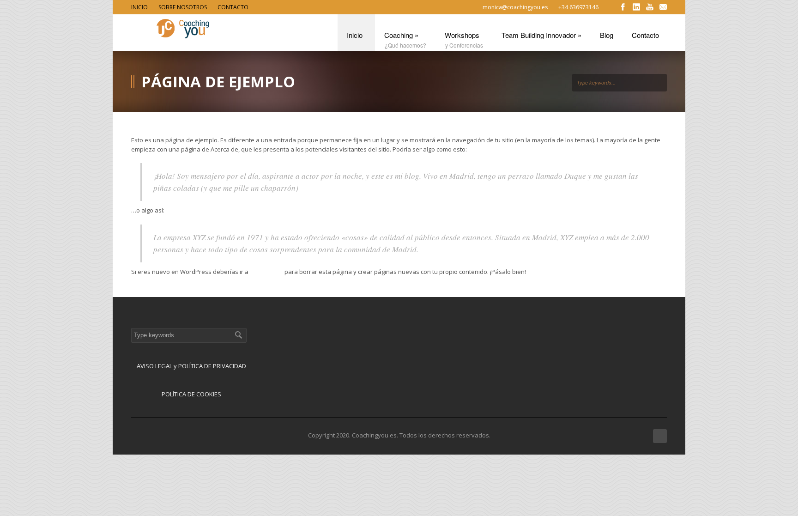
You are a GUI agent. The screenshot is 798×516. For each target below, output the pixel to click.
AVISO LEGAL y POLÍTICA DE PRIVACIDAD (191, 366)
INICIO (139, 7)
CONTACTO (233, 7)
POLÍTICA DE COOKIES (191, 394)
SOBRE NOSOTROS (182, 7)
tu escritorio (266, 271)
